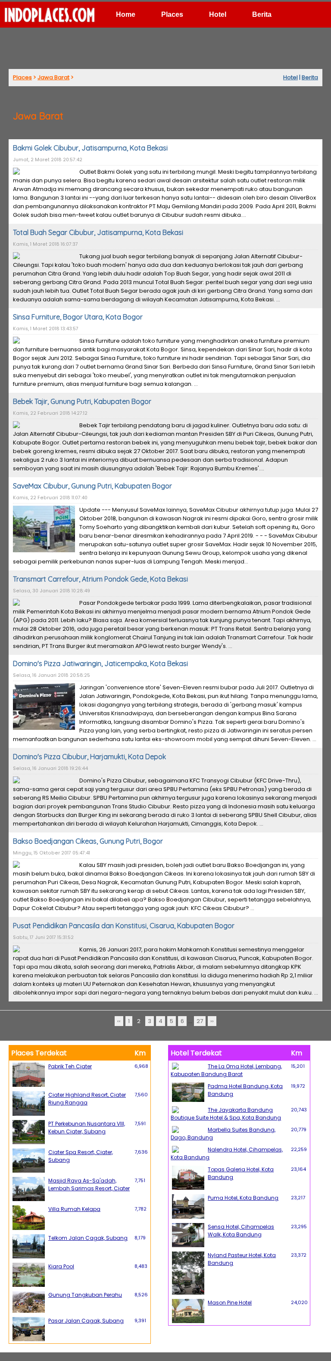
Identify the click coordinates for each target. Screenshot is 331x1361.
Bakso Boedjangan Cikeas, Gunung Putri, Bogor (88, 841)
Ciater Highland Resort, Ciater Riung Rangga (87, 1098)
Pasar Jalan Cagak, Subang (86, 1320)
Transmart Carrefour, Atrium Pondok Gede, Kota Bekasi (100, 579)
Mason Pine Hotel (230, 1302)
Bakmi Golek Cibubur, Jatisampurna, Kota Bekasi (90, 148)
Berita (262, 14)
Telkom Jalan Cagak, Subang (88, 1238)
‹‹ (119, 1021)
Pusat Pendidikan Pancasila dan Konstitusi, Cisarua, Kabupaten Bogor (123, 925)
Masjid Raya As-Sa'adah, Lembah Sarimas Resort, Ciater (89, 1184)
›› (212, 1021)
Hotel (217, 14)
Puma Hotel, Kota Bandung (243, 1197)
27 (200, 1021)
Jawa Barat (53, 77)
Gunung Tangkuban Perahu (85, 1294)
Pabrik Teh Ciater (70, 1066)
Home (125, 14)
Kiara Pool (61, 1266)
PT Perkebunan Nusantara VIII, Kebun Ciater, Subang (86, 1127)
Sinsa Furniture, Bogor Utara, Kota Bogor (78, 317)
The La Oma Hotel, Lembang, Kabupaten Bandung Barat (226, 1070)
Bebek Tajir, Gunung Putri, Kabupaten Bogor (82, 401)
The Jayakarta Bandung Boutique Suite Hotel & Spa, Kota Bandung (226, 1113)
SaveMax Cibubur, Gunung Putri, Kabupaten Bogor (92, 486)
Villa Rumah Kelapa (74, 1209)
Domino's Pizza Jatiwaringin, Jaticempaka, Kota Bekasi (100, 663)
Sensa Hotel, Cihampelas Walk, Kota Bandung (241, 1230)
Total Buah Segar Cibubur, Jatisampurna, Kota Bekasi (98, 232)
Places (172, 14)
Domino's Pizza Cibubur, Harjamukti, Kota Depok (89, 756)
